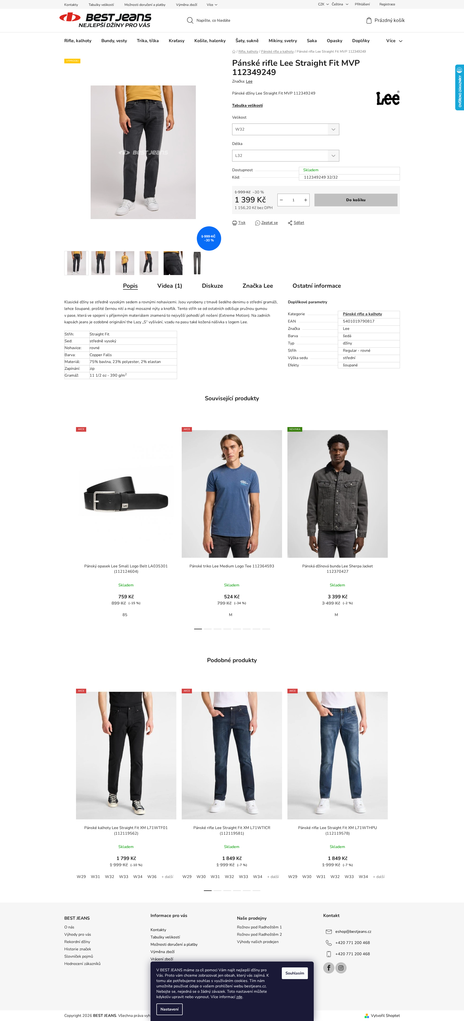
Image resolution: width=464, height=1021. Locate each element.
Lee (249, 81)
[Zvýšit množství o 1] (305, 200)
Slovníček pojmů (78, 956)
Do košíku (356, 200)
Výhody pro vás (77, 934)
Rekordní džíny (77, 942)
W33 (123, 876)
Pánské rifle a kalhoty (362, 314)
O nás (69, 927)
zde (239, 997)
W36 (152, 876)
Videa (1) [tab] (169, 286)
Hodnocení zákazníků (82, 963)
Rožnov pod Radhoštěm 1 (259, 927)
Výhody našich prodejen (258, 942)
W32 (109, 876)
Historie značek (77, 949)
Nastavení (170, 1009)
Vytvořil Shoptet (385, 1015)
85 (125, 615)
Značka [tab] (258, 286)
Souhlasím (294, 973)
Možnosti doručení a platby (144, 4)
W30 (201, 876)
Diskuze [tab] (212, 286)
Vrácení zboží (162, 959)
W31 (95, 876)
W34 (137, 876)
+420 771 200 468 (352, 942)
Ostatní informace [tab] (317, 286)
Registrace (387, 4)
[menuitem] (77, 40)
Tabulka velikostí (247, 105)
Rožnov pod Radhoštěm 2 (259, 934)
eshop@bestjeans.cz (353, 931)
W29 (81, 876)
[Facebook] (328, 967)
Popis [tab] (130, 286)
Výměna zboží (186, 4)
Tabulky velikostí (101, 4)
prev (68, 527)
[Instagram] (341, 967)
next (396, 527)
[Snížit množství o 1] (281, 200)
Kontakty (71, 4)
